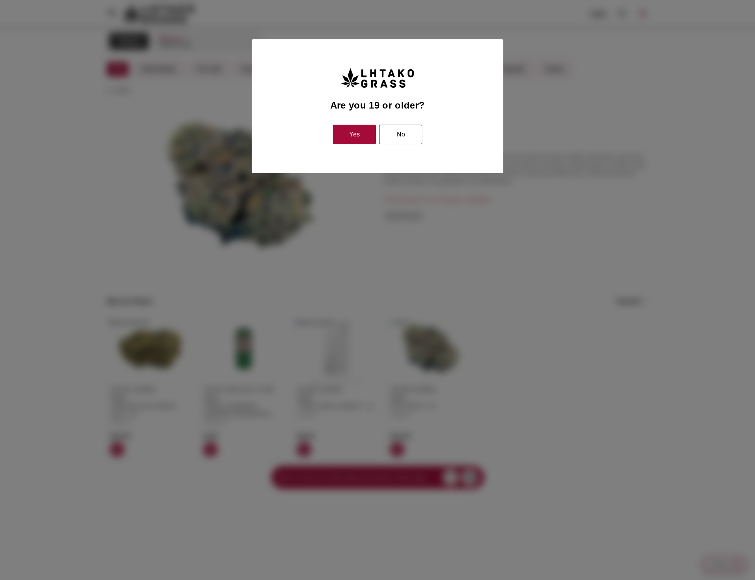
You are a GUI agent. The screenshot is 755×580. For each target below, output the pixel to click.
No (401, 134)
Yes (354, 134)
